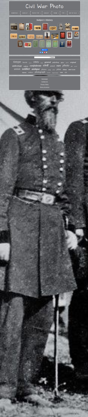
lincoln (25, 62)
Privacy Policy (45, 84)
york (67, 62)
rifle (66, 72)
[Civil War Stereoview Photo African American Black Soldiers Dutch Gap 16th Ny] (53, 30)
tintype (17, 61)
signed (30, 62)
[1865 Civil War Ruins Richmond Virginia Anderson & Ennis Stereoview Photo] (14, 39)
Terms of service (44, 87)
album (65, 69)
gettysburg (56, 62)
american (71, 69)
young (49, 69)
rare (59, 65)
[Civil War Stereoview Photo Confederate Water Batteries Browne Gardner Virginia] (22, 39)
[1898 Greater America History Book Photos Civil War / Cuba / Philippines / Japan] (55, 39)
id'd (71, 66)
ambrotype (17, 66)
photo (66, 65)
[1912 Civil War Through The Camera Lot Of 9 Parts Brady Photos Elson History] (21, 30)
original (73, 62)
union (17, 68)
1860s (36, 62)
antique (36, 69)
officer (62, 62)
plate (59, 69)
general (48, 62)
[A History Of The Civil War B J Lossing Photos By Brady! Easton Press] (69, 47)
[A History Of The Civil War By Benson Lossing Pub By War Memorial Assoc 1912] (62, 39)
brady (42, 62)
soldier (26, 68)
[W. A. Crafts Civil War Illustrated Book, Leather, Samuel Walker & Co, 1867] (14, 30)
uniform (26, 66)
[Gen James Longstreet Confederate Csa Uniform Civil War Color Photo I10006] (60, 30)
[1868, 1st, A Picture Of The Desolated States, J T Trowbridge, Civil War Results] (69, 39)
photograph (40, 72)
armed (52, 66)
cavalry (48, 72)
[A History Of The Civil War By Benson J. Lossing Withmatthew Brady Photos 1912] (47, 39)
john (54, 69)
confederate (35, 65)
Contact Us (44, 81)
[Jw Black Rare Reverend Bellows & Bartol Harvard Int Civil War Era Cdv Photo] (67, 30)
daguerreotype (55, 72)
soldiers (30, 72)
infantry (24, 72)
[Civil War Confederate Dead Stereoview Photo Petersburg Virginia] (31, 39)
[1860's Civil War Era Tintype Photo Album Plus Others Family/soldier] (20, 47)
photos (43, 69)
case (61, 72)
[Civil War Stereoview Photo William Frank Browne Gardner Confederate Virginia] (39, 39)
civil (45, 65)
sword (75, 66)
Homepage (45, 79)
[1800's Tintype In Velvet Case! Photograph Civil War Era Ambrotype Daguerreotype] (28, 47)
